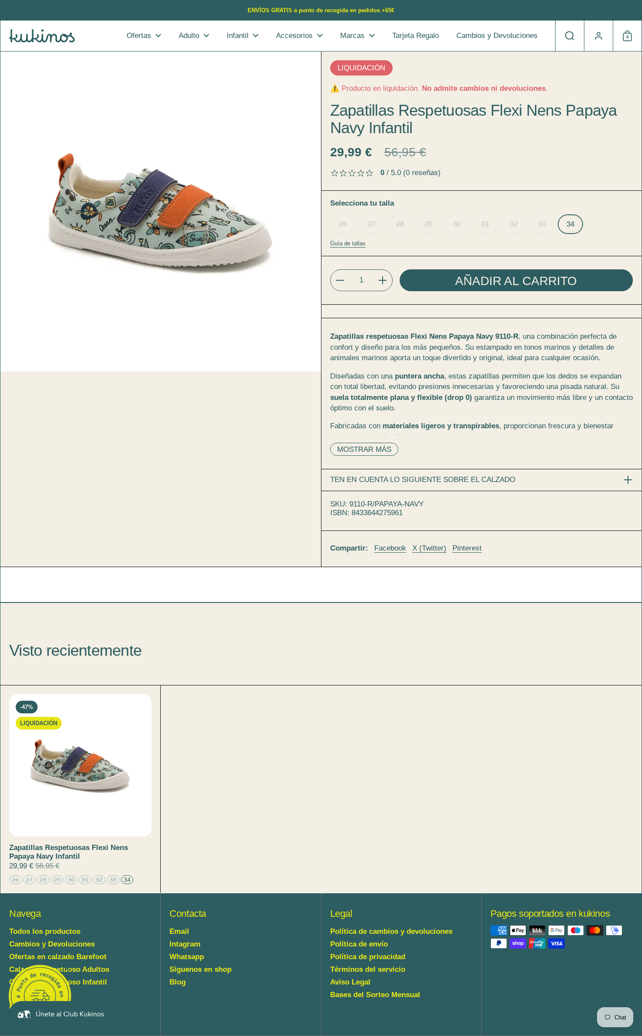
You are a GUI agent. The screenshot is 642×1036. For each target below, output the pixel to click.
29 (428, 224)
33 (542, 224)
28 (400, 224)
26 (343, 224)
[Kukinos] (42, 35)
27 (372, 224)
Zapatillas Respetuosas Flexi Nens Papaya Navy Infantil (80, 788)
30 (457, 224)
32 (514, 224)
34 (570, 224)
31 (485, 224)
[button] (569, 36)
